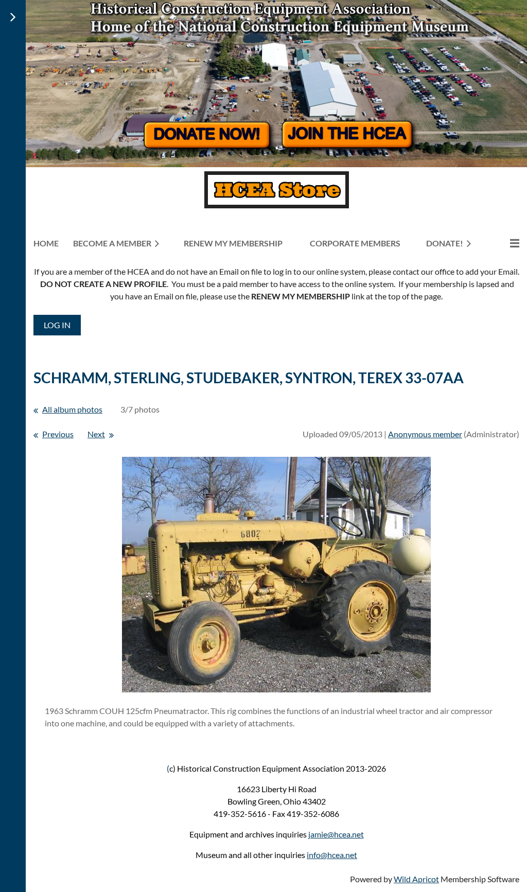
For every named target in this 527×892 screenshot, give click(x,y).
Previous (58, 434)
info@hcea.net (332, 855)
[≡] (503, 243)
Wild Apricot (416, 879)
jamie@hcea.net (336, 834)
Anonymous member (425, 434)
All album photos (72, 409)
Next (96, 434)
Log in (57, 325)
